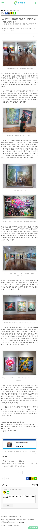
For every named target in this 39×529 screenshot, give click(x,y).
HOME (3, 10)
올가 (29, 451)
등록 (8, 505)
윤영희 (33, 451)
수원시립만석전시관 (9, 451)
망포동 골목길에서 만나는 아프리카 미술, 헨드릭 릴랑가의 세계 (14, 463)
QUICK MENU (34, 527)
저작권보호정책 (4, 516)
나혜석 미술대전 (20, 451)
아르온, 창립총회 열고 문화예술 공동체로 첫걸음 (14, 466)
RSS (20, 516)
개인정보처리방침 (13, 516)
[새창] (9, 13)
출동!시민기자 (16, 10)
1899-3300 (12, 522)
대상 (26, 451)
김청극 (12, 30)
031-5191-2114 (20, 522)
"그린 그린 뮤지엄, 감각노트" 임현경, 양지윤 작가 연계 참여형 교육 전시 (14, 461)
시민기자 (9, 10)
